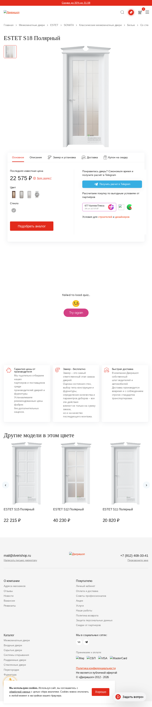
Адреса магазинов (14, 586)
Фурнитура (10, 674)
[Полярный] (37, 194)
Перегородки (11, 669)
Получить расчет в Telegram (115, 184)
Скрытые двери (13, 650)
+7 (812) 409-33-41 (134, 555)
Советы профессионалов (91, 595)
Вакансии (9, 600)
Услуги (80, 605)
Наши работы (84, 610)
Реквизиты (10, 605)
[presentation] (5, 485)
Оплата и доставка (87, 591)
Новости (9, 595)
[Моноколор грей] (29, 194)
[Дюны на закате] (21, 194)
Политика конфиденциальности (96, 668)
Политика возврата (87, 615)
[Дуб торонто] (13, 194)
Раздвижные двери (15, 659)
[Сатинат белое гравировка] (13, 210)
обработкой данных (19, 691)
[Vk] (79, 642)
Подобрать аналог (32, 226)
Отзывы (8, 591)
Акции (79, 600)
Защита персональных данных (94, 620)
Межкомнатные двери (17, 640)
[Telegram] (86, 642)
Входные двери (13, 645)
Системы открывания (16, 654)
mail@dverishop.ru (17, 555)
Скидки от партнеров (88, 625)
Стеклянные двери (15, 664)
